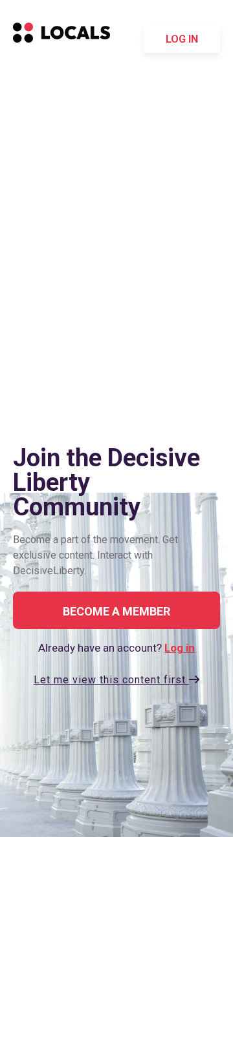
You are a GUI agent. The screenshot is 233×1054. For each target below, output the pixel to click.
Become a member (116, 611)
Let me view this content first (111, 680)
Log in (182, 39)
